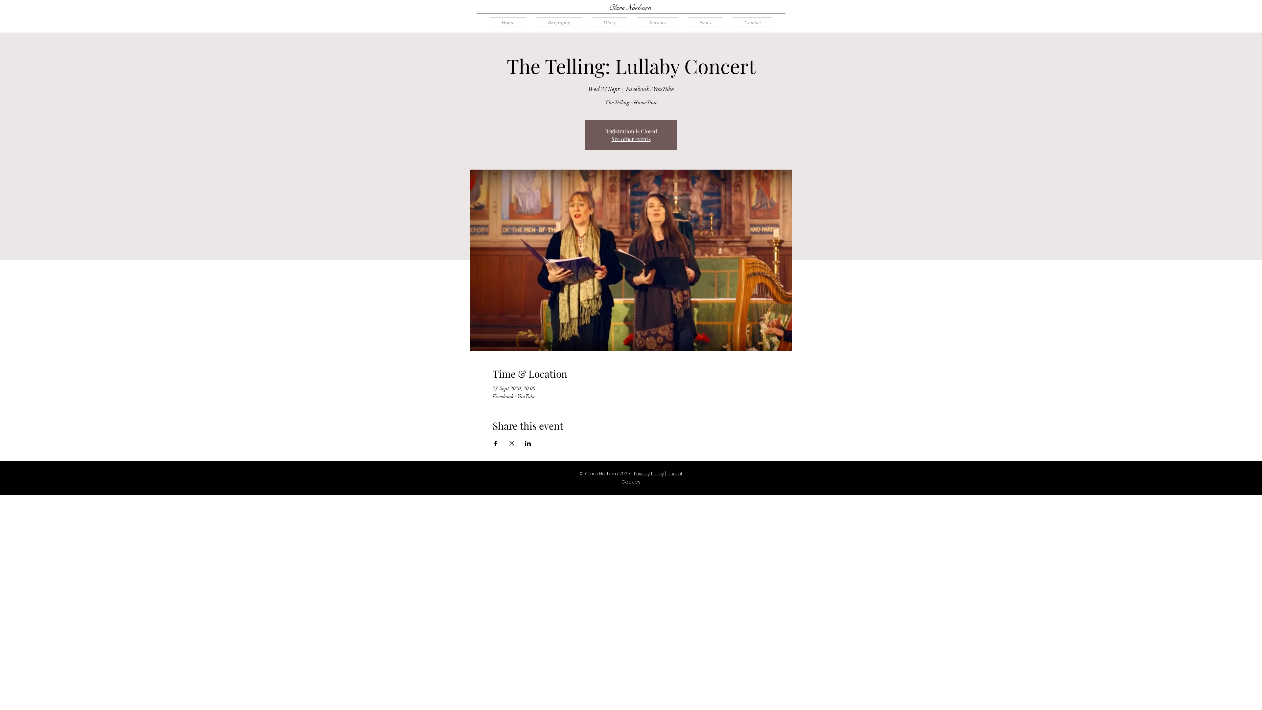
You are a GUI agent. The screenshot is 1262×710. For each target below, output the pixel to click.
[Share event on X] (512, 443)
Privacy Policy (649, 473)
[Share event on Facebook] (496, 443)
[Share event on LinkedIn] (528, 443)
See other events (631, 138)
